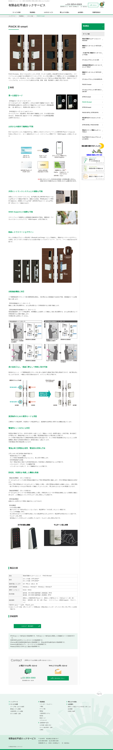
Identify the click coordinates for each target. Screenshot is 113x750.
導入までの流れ (64, 12)
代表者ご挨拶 (71, 711)
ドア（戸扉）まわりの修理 (17, 706)
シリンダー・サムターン (46, 704)
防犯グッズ (42, 718)
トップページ (12, 16)
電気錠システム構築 (15, 709)
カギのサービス (48, 12)
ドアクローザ (43, 720)
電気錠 (41, 711)
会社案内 (80, 12)
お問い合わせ (93, 5)
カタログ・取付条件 (27, 626)
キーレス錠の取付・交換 (46, 727)
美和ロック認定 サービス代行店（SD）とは (79, 706)
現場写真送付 (96, 12)
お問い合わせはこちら (57, 678)
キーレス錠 (30, 16)
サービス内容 (17, 12)
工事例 (41, 729)
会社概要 (70, 709)
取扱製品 (32, 12)
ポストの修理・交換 (15, 713)
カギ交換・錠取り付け (45, 725)
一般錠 (41, 706)
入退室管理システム (45, 713)
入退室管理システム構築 (16, 711)
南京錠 (41, 715)
